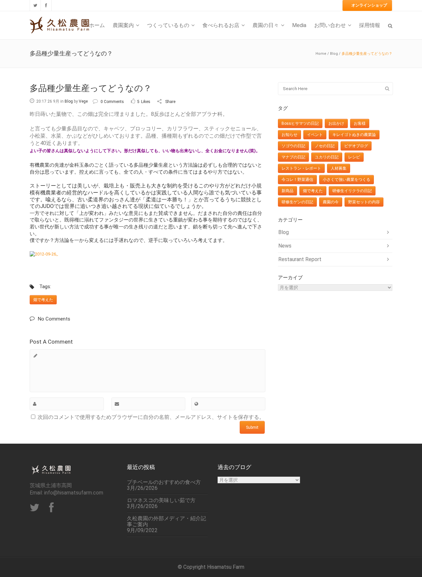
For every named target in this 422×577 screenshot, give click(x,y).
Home (321, 53)
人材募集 (339, 168)
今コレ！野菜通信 (297, 179)
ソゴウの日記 (293, 146)
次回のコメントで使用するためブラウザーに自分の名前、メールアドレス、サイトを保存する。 (151, 417)
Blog (334, 53)
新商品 (287, 190)
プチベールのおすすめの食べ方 (164, 482)
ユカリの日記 (327, 157)
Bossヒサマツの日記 (300, 123)
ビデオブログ (356, 146)
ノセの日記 (325, 146)
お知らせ (289, 134)
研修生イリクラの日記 (352, 190)
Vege (83, 101)
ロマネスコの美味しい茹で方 (161, 500)
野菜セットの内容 (364, 202)
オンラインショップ (369, 5)
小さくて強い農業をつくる (346, 179)
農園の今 (331, 202)
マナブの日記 (293, 157)
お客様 (360, 123)
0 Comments (112, 101)
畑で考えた (43, 299)
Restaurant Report (299, 259)
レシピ (354, 157)
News (284, 246)
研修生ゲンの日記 (297, 202)
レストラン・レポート (301, 168)
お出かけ (336, 123)
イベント (315, 134)
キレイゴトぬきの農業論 (354, 134)
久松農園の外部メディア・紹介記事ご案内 (166, 521)
